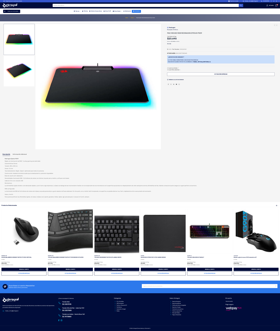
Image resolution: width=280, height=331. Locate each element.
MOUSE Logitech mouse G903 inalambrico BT (198, 257)
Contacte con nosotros (177, 309)
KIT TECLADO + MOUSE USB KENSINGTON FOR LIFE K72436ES (249, 257)
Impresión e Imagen (121, 309)
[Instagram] (276, 1)
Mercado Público (176, 313)
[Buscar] (241, 5)
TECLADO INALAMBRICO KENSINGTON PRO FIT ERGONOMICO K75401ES (19, 257)
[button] (35, 87)
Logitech (189, 255)
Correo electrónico (176, 84)
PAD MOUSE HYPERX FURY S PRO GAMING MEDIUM (106, 257)
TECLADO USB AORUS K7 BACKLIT (149, 257)
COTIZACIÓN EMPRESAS (220, 74)
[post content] (24, 231)
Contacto (137, 11)
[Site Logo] (10, 5)
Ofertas (86, 11)
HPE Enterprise (120, 303)
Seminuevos (128, 11)
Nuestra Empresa (176, 301)
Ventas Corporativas (96, 11)
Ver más (169, 43)
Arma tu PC (108, 11)
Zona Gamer (117, 11)
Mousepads (169, 29)
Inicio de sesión (229, 301)
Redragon (172, 27)
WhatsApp (179, 84)
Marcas (77, 11)
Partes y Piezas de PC (122, 305)
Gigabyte (143, 255)
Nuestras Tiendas (176, 307)
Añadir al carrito (24, 269)
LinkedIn (174, 84)
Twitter (171, 84)
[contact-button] (275, 286)
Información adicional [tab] (20, 154)
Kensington (4, 255)
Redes (118, 311)
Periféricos (175, 29)
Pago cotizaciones (176, 314)
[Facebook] (274, 1)
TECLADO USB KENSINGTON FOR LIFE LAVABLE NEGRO (61, 257)
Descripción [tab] (6, 154)
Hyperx (96, 255)
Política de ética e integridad (179, 305)
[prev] (275, 25)
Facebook (168, 84)
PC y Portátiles (120, 301)
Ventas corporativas (177, 311)
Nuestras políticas (176, 303)
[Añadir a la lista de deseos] (44, 211)
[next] (277, 25)
